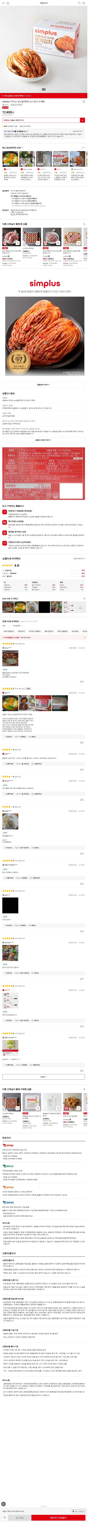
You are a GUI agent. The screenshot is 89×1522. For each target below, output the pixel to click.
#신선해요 (75, 631)
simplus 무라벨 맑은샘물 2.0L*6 (52, 1114)
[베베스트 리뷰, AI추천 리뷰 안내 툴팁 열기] (22, 148)
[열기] (44, 1506)
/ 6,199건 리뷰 (10, 126)
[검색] (79, 3)
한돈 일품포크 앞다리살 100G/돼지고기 (11, 252)
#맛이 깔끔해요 (63, 631)
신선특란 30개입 (28, 248)
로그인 (13, 214)
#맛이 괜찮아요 (9, 631)
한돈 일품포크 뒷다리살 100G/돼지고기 (52, 252)
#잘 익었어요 (49, 631)
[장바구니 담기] (18, 243)
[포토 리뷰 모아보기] (84, 598)
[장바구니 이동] (84, 3)
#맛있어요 (21, 631)
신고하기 (82, 648)
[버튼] (84, 637)
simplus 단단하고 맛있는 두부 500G (32, 1117)
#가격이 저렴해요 (35, 631)
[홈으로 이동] (8, 3)
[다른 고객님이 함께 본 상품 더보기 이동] (84, 224)
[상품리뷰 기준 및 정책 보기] (37, 621)
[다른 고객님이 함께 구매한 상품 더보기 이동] (84, 1089)
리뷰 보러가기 (77, 131)
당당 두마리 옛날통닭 (70, 1116)
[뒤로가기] (4, 3)
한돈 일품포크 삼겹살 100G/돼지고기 (71, 252)
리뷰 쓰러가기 (79, 558)
